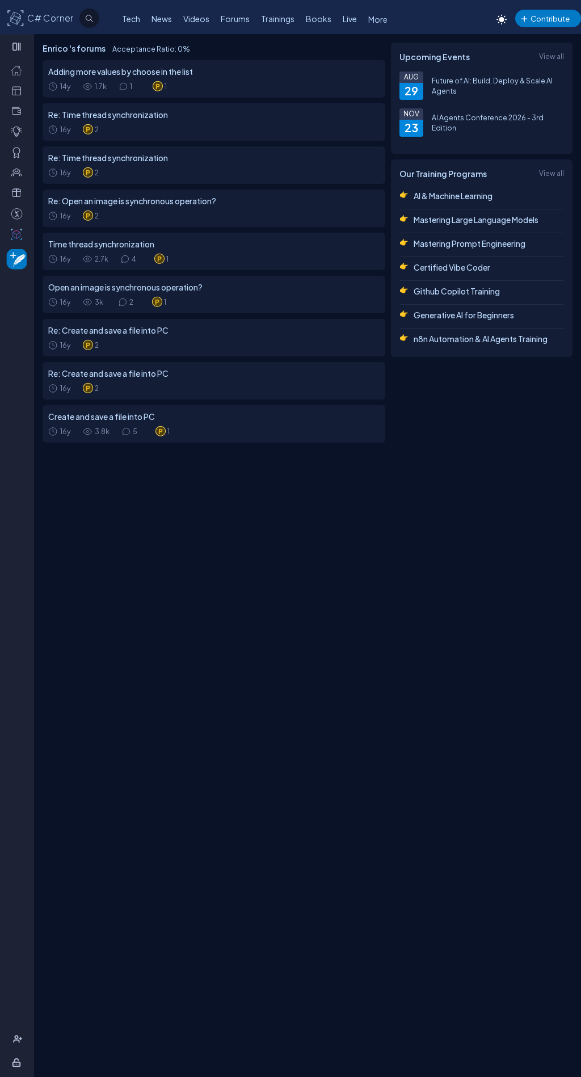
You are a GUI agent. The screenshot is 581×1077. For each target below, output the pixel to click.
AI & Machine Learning (453, 196)
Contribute (550, 18)
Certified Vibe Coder (452, 267)
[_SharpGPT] (19, 234)
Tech (131, 19)
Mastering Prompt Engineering (469, 243)
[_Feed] (19, 69)
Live (350, 19)
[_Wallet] (19, 110)
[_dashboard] (19, 90)
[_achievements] (19, 152)
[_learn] (19, 131)
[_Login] (18, 1062)
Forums (235, 19)
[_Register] (19, 1039)
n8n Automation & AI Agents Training (481, 339)
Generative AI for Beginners (464, 315)
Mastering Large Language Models (476, 219)
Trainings (277, 19)
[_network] (19, 172)
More (378, 19)
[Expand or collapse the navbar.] (18, 46)
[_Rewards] (19, 213)
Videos (196, 19)
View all (551, 56)
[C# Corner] (16, 17)
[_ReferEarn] (19, 192)
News (161, 19)
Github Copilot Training (457, 291)
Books (318, 19)
